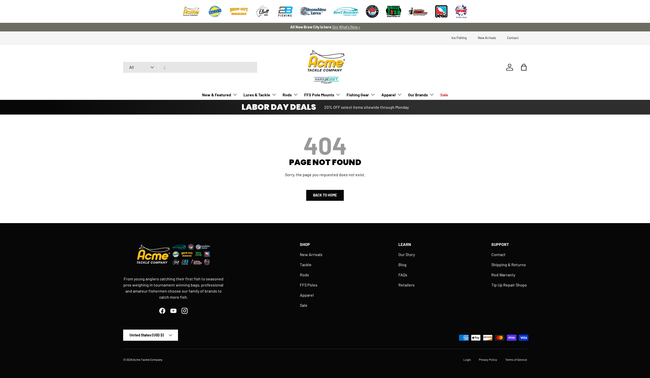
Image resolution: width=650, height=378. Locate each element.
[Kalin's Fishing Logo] (215, 11)
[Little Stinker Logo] (417, 11)
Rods (287, 94)
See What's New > (346, 27)
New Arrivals (487, 38)
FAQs (402, 274)
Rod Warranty (503, 274)
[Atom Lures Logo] (461, 11)
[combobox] (190, 67)
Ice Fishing (459, 38)
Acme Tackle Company (147, 359)
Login (467, 359)
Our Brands (418, 94)
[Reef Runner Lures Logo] (346, 11)
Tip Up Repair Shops (509, 284)
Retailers (406, 284)
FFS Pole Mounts (319, 94)
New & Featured (216, 94)
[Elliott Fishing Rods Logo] (263, 11)
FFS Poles (308, 284)
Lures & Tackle (256, 94)
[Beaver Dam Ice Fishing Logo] (372, 11)
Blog (402, 264)
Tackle (306, 264)
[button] (523, 67)
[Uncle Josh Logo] (393, 11)
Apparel (388, 94)
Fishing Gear (358, 94)
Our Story (406, 254)
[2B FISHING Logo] (285, 11)
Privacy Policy (488, 359)
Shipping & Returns (508, 264)
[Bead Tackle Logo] (441, 11)
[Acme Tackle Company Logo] (191, 11)
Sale (444, 94)
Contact (513, 38)
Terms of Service (516, 359)
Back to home (325, 195)
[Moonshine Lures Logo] (313, 11)
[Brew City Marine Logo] (239, 11)
